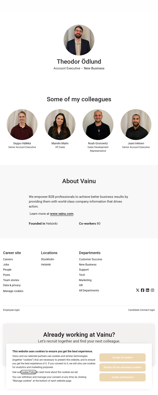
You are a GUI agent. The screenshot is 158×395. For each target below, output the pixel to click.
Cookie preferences (122, 377)
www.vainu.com (61, 214)
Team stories (11, 280)
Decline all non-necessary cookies (122, 367)
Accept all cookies (122, 357)
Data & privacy (12, 285)
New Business (94, 68)
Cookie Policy (28, 372)
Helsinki (46, 264)
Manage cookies (13, 291)
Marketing (85, 280)
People (7, 269)
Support (84, 269)
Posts (6, 274)
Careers (8, 259)
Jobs (6, 264)
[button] (152, 6)
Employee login (11, 310)
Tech (82, 274)
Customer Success (90, 259)
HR (81, 285)
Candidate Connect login (141, 310)
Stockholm (47, 259)
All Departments (89, 290)
